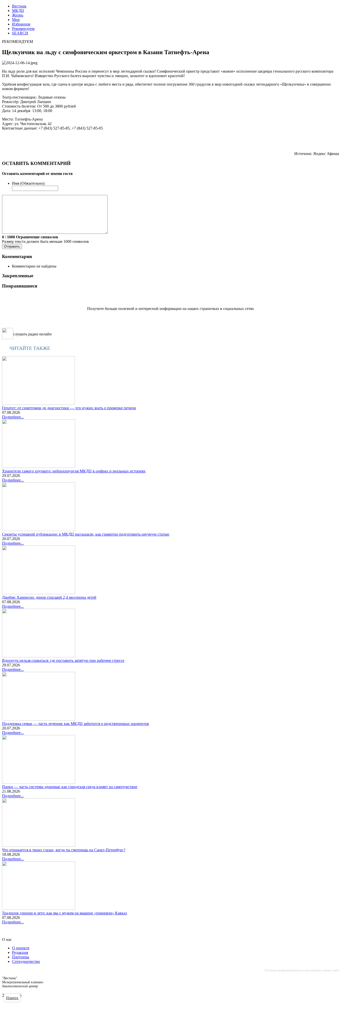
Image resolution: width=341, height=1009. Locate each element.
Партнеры (20, 957)
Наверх (12, 998)
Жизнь (17, 15)
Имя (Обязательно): (28, 183)
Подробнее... (13, 417)
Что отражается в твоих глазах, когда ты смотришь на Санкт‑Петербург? (63, 850)
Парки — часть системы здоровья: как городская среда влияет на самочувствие (69, 787)
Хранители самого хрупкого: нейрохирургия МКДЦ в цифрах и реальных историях (74, 471)
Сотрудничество (26, 961)
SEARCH (20, 33)
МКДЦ (18, 10)
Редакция (20, 952)
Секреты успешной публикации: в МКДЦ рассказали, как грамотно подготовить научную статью (85, 534)
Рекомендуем (23, 28)
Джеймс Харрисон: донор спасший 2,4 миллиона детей (49, 597)
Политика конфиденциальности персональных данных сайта (302, 970)
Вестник (19, 6)
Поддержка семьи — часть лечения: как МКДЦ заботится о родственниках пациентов (75, 723)
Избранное (21, 24)
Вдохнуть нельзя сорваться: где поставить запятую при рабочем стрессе (63, 660)
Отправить (12, 246)
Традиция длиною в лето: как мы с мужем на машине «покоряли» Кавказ (64, 913)
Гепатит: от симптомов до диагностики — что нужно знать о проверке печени (69, 408)
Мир (16, 19)
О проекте (20, 948)
